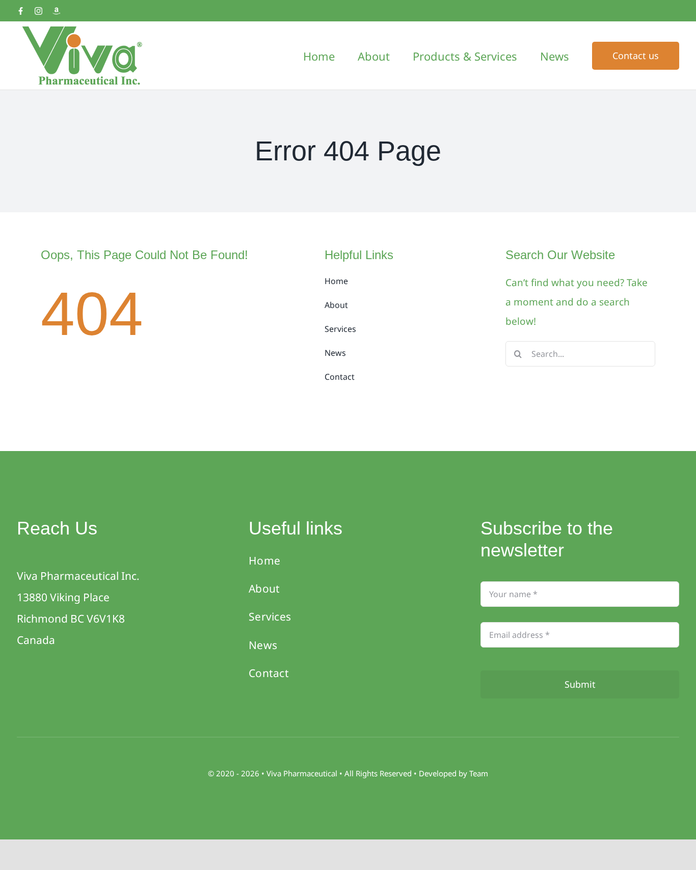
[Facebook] (20, 11)
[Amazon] (56, 11)
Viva (274, 773)
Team (478, 773)
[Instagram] (38, 11)
